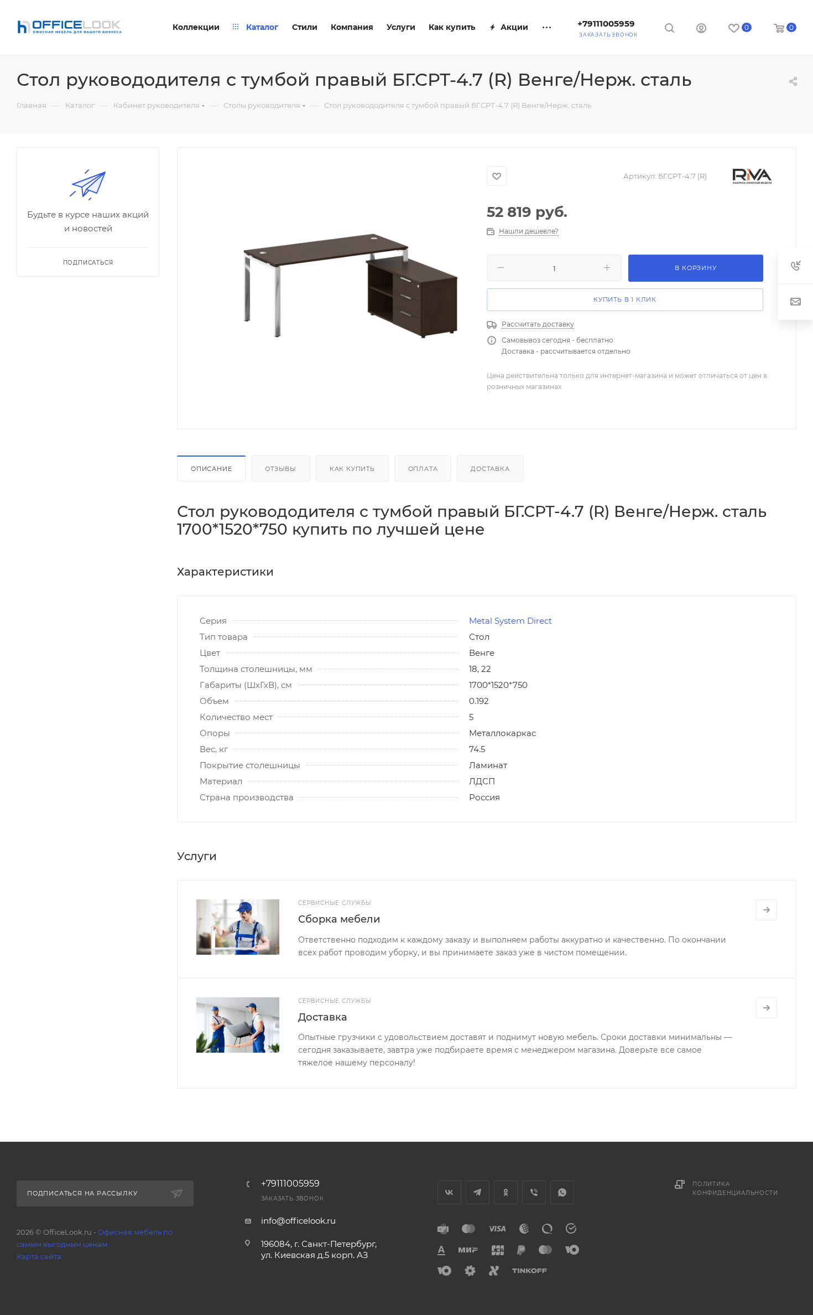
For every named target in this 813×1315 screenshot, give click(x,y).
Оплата (423, 469)
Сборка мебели (339, 919)
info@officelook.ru (298, 1220)
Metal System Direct (510, 620)
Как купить (352, 469)
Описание (211, 469)
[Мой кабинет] (701, 30)
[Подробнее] (766, 909)
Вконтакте (449, 1192)
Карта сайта (39, 1256)
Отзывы (280, 469)
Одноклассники (506, 1192)
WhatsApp (562, 1192)
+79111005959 (606, 23)
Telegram (477, 1192)
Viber (534, 1192)
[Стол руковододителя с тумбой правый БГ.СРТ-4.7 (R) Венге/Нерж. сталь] (350, 286)
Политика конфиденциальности (735, 1189)
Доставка (490, 469)
